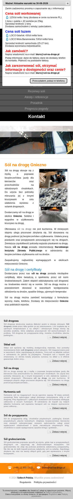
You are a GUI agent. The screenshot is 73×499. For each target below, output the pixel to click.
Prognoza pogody (36, 108)
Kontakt (36, 116)
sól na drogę (24, 229)
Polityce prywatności (54, 492)
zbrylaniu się (9, 451)
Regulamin (25, 482)
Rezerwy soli (36, 91)
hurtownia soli (18, 404)
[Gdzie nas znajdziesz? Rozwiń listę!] (36, 461)
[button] (58, 337)
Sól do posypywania (13, 419)
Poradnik (36, 102)
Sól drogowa (9, 324)
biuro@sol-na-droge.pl (53, 467)
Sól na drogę (10, 371)
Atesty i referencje (36, 97)
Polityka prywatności (45, 482)
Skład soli (8, 348)
